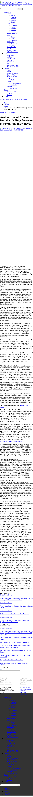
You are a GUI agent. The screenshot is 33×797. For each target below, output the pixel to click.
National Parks (11, 91)
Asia (8, 23)
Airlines (9, 57)
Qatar (12, 45)
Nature (6, 90)
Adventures (10, 55)
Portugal (13, 38)
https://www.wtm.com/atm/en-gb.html (11, 441)
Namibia (13, 18)
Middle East (10, 42)
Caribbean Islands (12, 32)
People (6, 96)
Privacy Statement (6, 684)
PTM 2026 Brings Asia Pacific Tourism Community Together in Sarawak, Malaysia (15, 646)
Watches (9, 86)
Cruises (9, 60)
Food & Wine (11, 75)
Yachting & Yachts (12, 88)
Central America (12, 33)
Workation (14, 85)
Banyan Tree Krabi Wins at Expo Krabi (11, 660)
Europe (9, 35)
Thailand (13, 30)
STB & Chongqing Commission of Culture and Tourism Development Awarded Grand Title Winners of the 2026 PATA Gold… (16, 632)
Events (9, 71)
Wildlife (9, 93)
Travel (9, 81)
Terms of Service (5, 682)
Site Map (23, 684)
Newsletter (23, 678)
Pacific (9, 48)
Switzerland (14, 40)
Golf (12, 80)
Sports (9, 78)
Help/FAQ (23, 682)
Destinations (7, 12)
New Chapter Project (17, 83)
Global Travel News (13, 67)
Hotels (9, 63)
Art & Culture (11, 58)
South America (11, 50)
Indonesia (14, 25)
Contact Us (3, 678)
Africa (9, 14)
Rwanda (13, 20)
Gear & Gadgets (12, 76)
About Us (3, 680)
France (13, 37)
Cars (8, 70)
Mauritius (13, 17)
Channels (6, 53)
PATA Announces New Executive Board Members (14, 642)
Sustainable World (12, 65)
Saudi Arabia (15, 43)
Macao (13, 27)
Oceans (9, 95)
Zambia (13, 22)
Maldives (13, 28)
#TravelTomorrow (12, 52)
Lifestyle (6, 68)
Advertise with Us (26, 680)
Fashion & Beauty (12, 73)
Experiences (10, 62)
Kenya (13, 15)
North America (11, 47)
